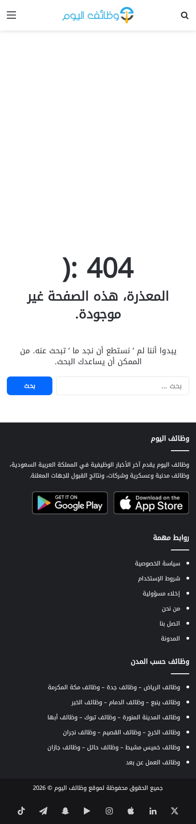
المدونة (170, 638)
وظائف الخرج (164, 732)
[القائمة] (11, 18)
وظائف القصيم (122, 732)
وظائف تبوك (100, 717)
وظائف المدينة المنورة (151, 717)
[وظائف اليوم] (98, 15)
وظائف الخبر (87, 702)
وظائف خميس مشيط (152, 747)
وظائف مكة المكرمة (74, 687)
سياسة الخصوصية (157, 563)
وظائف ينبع (165, 702)
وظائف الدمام (126, 702)
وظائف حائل (103, 747)
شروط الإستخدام (159, 578)
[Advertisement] (98, 137)
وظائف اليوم (70, 787)
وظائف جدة (122, 687)
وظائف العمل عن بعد (153, 762)
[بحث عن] (184, 18)
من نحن (171, 608)
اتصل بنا (170, 623)
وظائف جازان (63, 747)
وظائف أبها (62, 717)
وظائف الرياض (162, 687)
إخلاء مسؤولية (161, 593)
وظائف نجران (79, 732)
